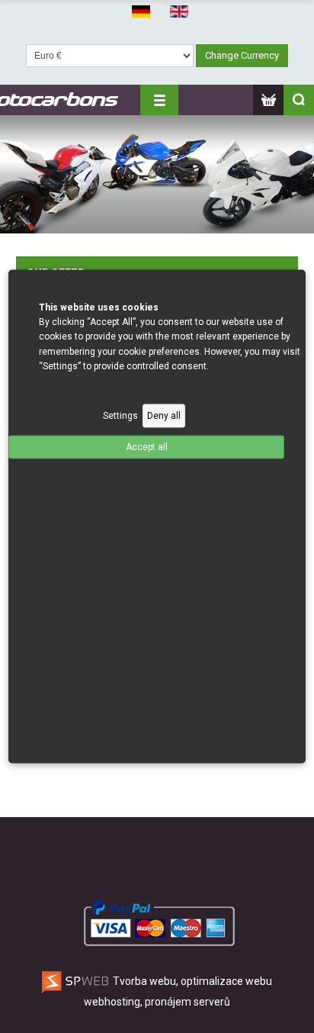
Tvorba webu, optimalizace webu (191, 981)
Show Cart (268, 100)
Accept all (147, 447)
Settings (120, 415)
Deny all (164, 415)
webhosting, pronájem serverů (157, 1002)
